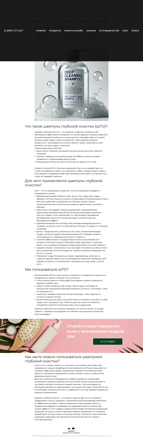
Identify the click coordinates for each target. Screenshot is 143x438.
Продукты (55, 30)
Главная (41, 30)
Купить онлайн (73, 30)
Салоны (91, 30)
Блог (125, 30)
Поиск (135, 30)
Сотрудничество (109, 30)
